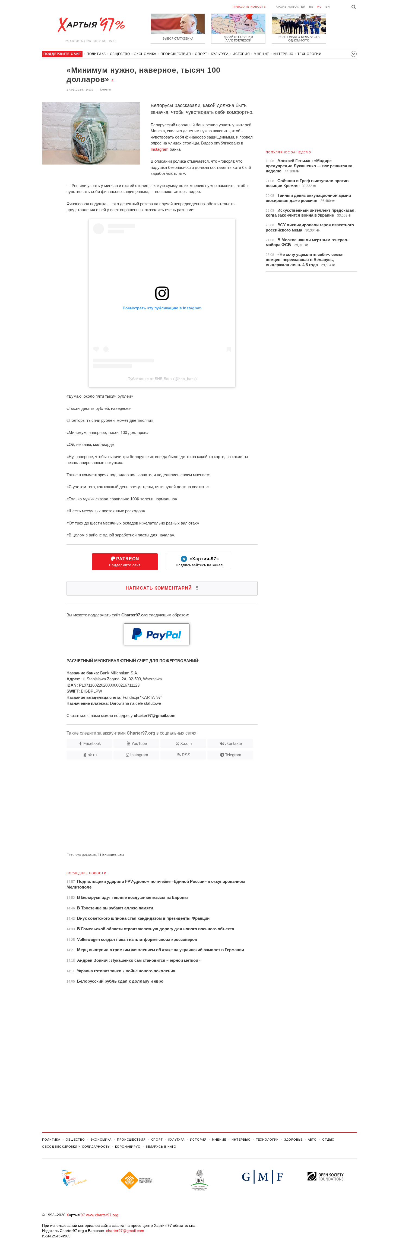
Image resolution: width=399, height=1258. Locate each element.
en (327, 6)
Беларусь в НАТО (161, 1146)
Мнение (261, 54)
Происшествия (175, 54)
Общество (120, 54)
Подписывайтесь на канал (199, 561)
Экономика (145, 54)
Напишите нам (112, 855)
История (241, 54)
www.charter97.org (102, 1215)
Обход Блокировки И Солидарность (76, 1146)
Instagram (160, 149)
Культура (220, 54)
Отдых (328, 1139)
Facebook (92, 743)
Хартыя (91, 24)
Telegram (233, 754)
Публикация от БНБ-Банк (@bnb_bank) (162, 379)
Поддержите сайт (125, 561)
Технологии (309, 54)
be (311, 6)
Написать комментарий (162, 588)
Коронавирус (127, 1146)
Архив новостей (290, 6)
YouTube (139, 743)
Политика (96, 54)
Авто (312, 1139)
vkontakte (233, 743)
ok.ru (92, 754)
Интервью (283, 54)
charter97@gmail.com (125, 1230)
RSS (186, 754)
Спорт (201, 54)
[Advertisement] (150, 808)
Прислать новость (249, 6)
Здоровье (293, 1139)
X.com (186, 743)
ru (319, 6)
